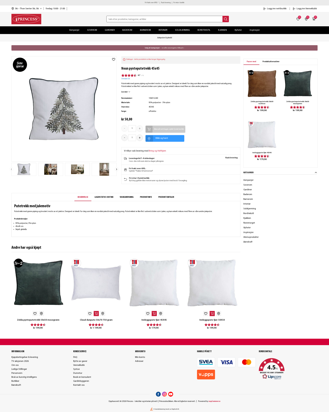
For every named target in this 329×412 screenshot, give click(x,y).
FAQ (75, 357)
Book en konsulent (82, 377)
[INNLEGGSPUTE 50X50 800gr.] (212, 282)
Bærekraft (247, 242)
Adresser (139, 361)
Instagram (164, 394)
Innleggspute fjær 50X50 (212, 320)
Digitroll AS (175, 409)
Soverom (92, 30)
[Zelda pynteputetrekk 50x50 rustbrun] (262, 83)
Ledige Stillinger (19, 369)
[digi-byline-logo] (152, 409)
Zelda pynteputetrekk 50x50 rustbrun (262, 103)
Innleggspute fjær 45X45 (154, 320)
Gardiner (110, 30)
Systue (76, 369)
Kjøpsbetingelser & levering (24, 357)
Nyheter (238, 30)
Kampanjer (74, 30)
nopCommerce (214, 401)
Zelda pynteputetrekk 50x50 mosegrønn (38, 320)
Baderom (127, 30)
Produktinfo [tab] (146, 197)
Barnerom (145, 30)
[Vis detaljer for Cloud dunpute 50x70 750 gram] (96, 282)
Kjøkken (222, 30)
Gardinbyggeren (81, 381)
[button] (288, 369)
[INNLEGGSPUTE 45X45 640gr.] (154, 282)
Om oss (15, 365)
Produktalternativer (271, 62)
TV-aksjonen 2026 (20, 361)
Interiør (163, 30)
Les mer (124, 92)
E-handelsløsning (159, 409)
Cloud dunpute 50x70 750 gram (96, 320)
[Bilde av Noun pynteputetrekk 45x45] (23, 169)
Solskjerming (182, 30)
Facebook (158, 394)
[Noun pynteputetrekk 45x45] (50, 169)
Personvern (16, 373)
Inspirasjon (255, 30)
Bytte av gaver (80, 361)
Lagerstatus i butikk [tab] (104, 197)
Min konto (140, 357)
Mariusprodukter (251, 237)
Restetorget (249, 223)
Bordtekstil (204, 30)
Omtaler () (125, 79)
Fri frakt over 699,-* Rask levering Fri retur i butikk (164, 2)
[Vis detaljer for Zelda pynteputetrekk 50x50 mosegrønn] (38, 282)
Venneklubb (79, 365)
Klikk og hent (162, 138)
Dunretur (77, 373)
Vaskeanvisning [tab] (127, 197)
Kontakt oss (79, 385)
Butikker (15, 381)
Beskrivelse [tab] (83, 197)
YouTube (170, 394)
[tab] (251, 62)
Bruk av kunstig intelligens (24, 377)
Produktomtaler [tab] (166, 197)
